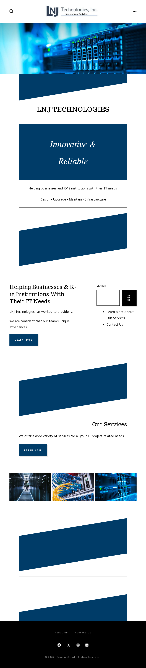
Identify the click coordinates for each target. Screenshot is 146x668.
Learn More (24, 339)
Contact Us (114, 324)
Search (101, 285)
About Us (61, 632)
